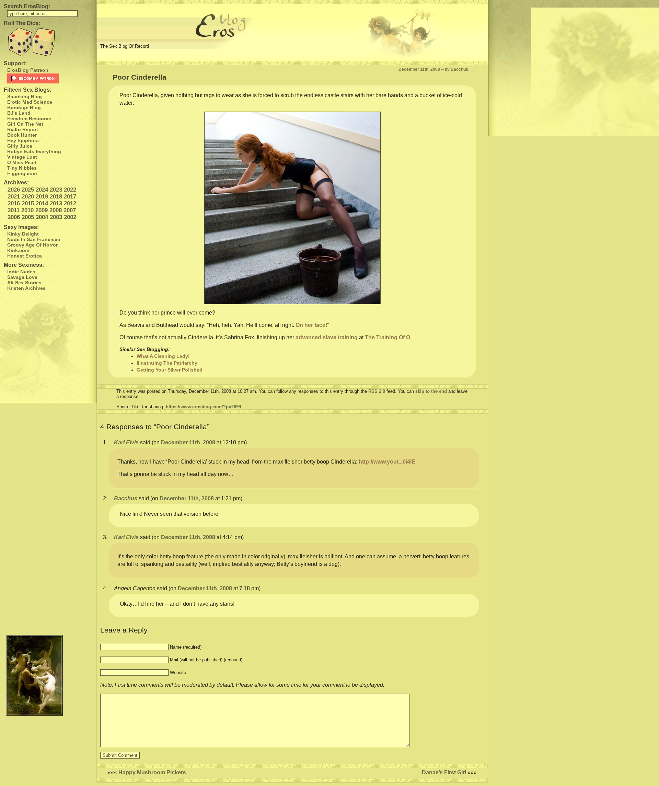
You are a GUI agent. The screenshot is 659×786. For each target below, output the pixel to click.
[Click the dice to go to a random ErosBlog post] (48, 42)
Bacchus (125, 498)
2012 (70, 203)
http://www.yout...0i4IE (387, 462)
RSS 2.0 (376, 391)
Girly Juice (19, 146)
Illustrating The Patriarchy (167, 363)
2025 (28, 189)
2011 (14, 210)
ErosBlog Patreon (27, 70)
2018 (56, 196)
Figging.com (22, 173)
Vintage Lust (22, 157)
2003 (56, 217)
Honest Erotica (24, 256)
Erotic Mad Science (29, 102)
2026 (14, 189)
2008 (55, 210)
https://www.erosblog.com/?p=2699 (203, 406)
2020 (28, 196)
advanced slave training (327, 337)
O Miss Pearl (21, 162)
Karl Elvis (126, 442)
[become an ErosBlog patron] (50, 78)
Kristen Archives (26, 288)
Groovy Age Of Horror (32, 245)
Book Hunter (22, 135)
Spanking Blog (24, 96)
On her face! (311, 325)
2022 (70, 189)
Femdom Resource (29, 118)
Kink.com (18, 250)
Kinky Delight (23, 234)
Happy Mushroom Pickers (152, 772)
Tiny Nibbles (22, 168)
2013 (56, 203)
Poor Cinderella (139, 77)
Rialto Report (22, 129)
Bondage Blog (24, 107)
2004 (42, 217)
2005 (28, 217)
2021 (14, 196)
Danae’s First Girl (444, 772)
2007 (69, 210)
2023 (56, 189)
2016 (14, 203)
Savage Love (22, 277)
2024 (42, 189)
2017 (70, 196)
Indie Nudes (21, 271)
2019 (42, 196)
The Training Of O (387, 337)
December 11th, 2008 (188, 442)
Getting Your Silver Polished (170, 370)
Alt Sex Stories (24, 282)
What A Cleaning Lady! (163, 356)
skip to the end (431, 391)
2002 (70, 217)
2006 (14, 217)
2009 (41, 210)
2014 (42, 203)
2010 (27, 210)
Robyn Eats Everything (34, 151)
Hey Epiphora (23, 140)
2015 (28, 203)
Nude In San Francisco (33, 239)
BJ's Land (19, 113)
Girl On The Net (25, 124)
